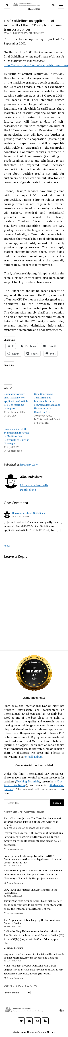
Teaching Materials (27, 781)
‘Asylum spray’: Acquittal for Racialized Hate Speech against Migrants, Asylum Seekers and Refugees (34, 956)
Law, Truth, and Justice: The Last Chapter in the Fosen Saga (30, 891)
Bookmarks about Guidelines (28, 513)
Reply (7, 545)
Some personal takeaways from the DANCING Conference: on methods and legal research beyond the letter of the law (33, 859)
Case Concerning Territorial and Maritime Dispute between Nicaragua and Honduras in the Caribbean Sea (47, 403)
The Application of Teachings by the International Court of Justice (32, 921)
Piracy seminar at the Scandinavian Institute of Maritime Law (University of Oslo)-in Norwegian (16, 436)
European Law (29, 464)
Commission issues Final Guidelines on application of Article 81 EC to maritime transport (16, 401)
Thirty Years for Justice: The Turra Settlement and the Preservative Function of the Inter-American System (32, 822)
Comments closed (14, 849)
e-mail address (33, 756)
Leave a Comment (14, 883)
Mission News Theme (23, 1032)
